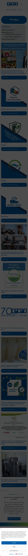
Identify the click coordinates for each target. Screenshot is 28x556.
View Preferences (14, 550)
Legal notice (17, 554)
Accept (14, 542)
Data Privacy (11, 554)
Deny (14, 546)
